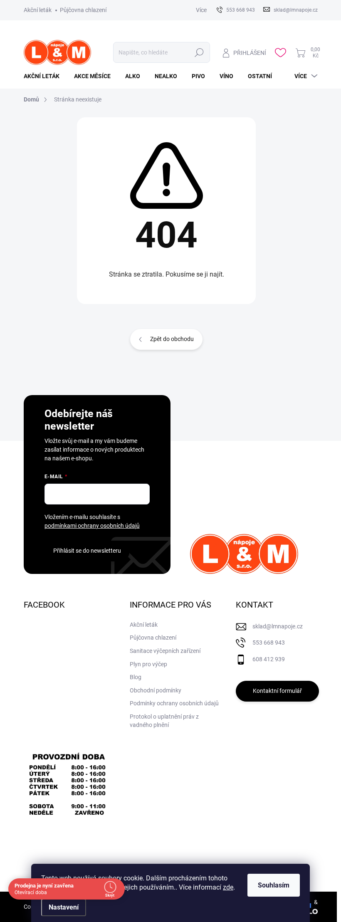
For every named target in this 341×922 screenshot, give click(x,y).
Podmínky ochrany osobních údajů (174, 703)
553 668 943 (268, 642)
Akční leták (38, 10)
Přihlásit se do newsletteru (87, 550)
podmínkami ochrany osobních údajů (92, 525)
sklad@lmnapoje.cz (277, 626)
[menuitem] (45, 76)
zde (228, 887)
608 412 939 (268, 659)
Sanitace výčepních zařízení (165, 651)
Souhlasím (273, 885)
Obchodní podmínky (155, 690)
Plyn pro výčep (148, 664)
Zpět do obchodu (172, 339)
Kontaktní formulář (277, 690)
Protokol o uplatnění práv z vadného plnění (164, 720)
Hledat (199, 52)
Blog (135, 677)
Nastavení (64, 907)
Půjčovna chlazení (83, 10)
